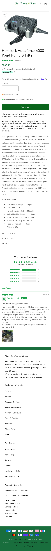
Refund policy (44, 542)
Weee (7, 434)
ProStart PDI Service (13, 413)
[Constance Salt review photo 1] (7, 336)
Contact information (30, 542)
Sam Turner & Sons (21, 539)
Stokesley (8, 460)
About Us (8, 424)
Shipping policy (32, 546)
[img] (7, 295)
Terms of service (16, 542)
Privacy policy (20, 546)
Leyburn (8, 466)
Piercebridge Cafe (12, 476)
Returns (8, 397)
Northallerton (10, 449)
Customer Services (12, 402)
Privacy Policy (10, 429)
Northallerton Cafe (12, 471)
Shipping (12, 75)
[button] (4, 3)
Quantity (5, 83)
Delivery (8, 391)
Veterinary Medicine (13, 407)
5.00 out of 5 (32, 262)
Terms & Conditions (12, 418)
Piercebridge (9, 455)
